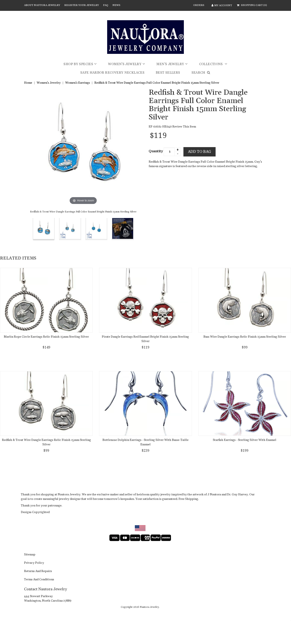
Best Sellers (168, 73)
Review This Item (184, 127)
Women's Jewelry (124, 64)
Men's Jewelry (170, 64)
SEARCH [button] (199, 73)
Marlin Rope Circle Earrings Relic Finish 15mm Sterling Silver (46, 337)
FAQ (105, 5)
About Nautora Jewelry (42, 5)
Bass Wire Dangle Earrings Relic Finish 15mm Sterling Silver (244, 337)
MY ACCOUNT (223, 5)
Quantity (156, 151)
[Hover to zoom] (83, 147)
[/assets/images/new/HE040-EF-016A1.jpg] (70, 229)
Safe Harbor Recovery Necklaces (112, 73)
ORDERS (198, 5)
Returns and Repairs (38, 571)
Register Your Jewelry (81, 5)
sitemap (29, 554)
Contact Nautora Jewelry (45, 589)
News (116, 5)
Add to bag (199, 151)
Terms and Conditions (39, 579)
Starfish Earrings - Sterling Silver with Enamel (244, 440)
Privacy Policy (34, 563)
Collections (211, 64)
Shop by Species (78, 64)
